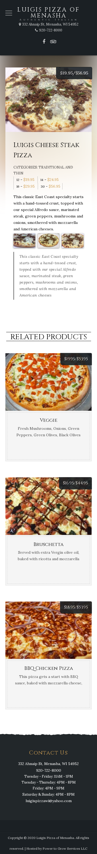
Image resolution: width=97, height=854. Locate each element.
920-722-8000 (48, 770)
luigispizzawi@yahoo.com (49, 800)
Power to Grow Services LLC (65, 848)
